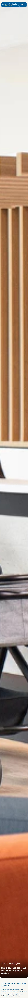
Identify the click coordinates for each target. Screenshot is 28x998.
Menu (22, 4)
